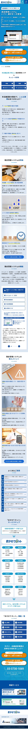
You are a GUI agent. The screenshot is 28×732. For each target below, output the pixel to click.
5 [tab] (16, 346)
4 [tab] (15, 346)
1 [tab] (11, 346)
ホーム (2, 66)
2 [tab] (12, 346)
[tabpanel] (14, 327)
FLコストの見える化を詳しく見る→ (14, 257)
